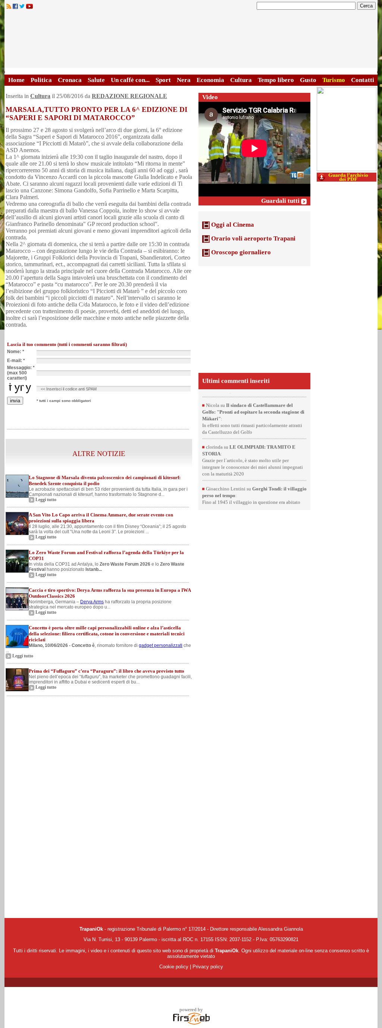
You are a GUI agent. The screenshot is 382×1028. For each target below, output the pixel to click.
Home (16, 80)
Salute (96, 80)
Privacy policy (207, 966)
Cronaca (70, 80)
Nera (184, 80)
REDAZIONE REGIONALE (129, 96)
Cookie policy (173, 966)
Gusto (308, 80)
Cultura (241, 80)
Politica (41, 80)
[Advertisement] (254, 318)
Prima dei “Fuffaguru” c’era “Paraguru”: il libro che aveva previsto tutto (106, 671)
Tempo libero (276, 80)
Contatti (362, 80)
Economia (210, 80)
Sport (163, 80)
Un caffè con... (130, 80)
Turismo (333, 80)
